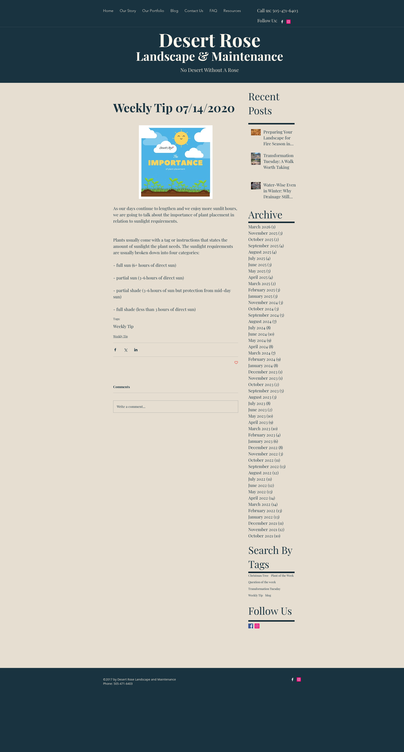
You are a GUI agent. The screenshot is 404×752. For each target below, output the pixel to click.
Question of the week (262, 582)
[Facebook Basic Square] (250, 626)
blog (268, 595)
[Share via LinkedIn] (136, 350)
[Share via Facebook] (115, 350)
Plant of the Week (282, 576)
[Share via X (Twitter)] (126, 350)
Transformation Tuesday (264, 589)
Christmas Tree (258, 576)
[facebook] (282, 22)
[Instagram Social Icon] (288, 22)
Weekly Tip (123, 326)
